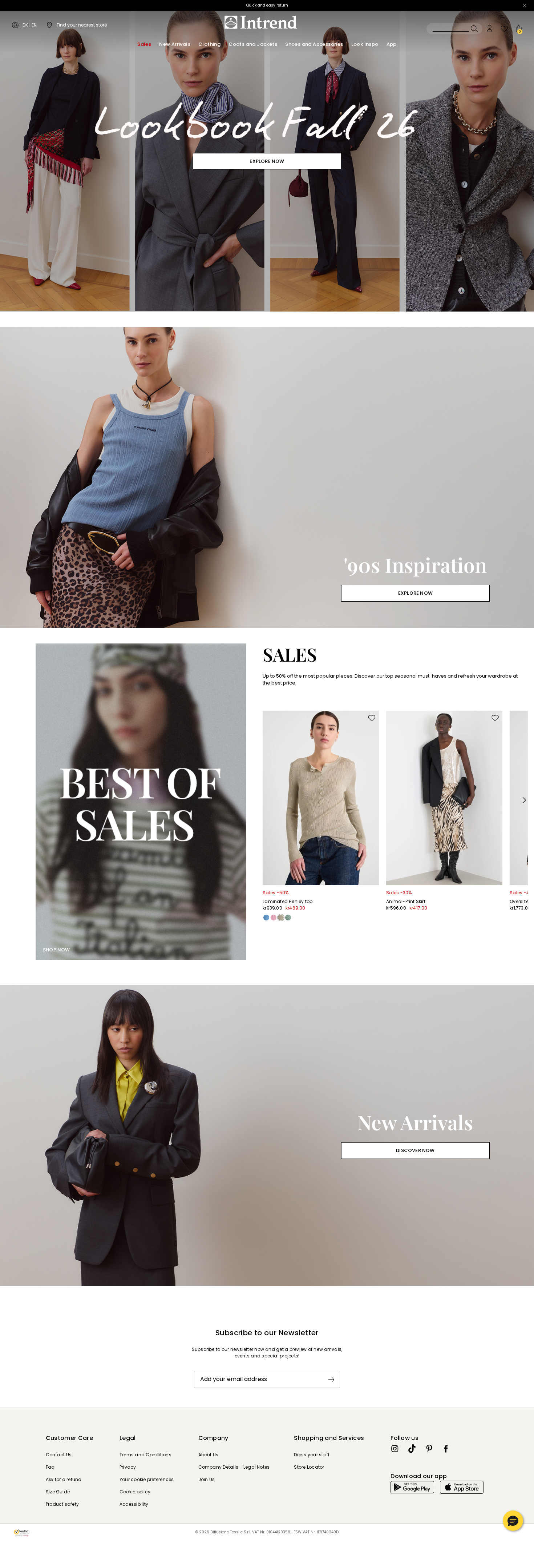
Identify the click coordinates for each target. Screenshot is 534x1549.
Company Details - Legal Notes (234, 1467)
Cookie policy (135, 1492)
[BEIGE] (280, 917)
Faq (50, 1467)
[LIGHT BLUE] (266, 917)
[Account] (489, 28)
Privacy (128, 1467)
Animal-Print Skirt (405, 901)
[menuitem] (144, 44)
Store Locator (309, 1467)
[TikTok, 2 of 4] (412, 1448)
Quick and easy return (267, 5)
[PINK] (273, 917)
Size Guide (58, 1492)
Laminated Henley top (287, 901)
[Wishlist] (504, 28)
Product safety (62, 1504)
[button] (513, 1520)
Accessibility (134, 1504)
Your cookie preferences (147, 1479)
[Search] (454, 28)
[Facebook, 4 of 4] (446, 1448)
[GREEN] (288, 917)
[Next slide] (524, 800)
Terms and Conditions (145, 1455)
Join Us (206, 1479)
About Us (208, 1455)
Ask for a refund (64, 1479)
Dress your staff (311, 1455)
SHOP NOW (56, 949)
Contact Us (59, 1455)
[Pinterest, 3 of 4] (429, 1448)
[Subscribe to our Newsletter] (331, 1379)
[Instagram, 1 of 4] (395, 1448)
